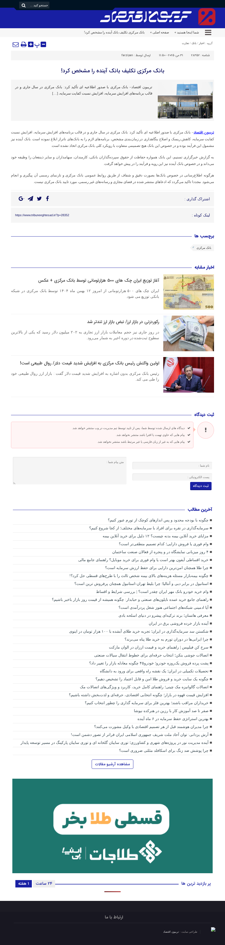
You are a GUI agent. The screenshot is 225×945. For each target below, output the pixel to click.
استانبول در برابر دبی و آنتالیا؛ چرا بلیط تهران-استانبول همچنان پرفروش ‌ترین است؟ (141, 584)
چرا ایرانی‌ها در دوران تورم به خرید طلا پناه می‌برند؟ (167, 639)
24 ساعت (44, 883)
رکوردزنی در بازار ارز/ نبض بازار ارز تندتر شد (123, 321)
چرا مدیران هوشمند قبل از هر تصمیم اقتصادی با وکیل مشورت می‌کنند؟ (151, 727)
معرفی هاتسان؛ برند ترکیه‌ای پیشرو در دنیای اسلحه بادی (164, 615)
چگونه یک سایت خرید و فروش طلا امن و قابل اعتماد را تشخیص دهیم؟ (152, 679)
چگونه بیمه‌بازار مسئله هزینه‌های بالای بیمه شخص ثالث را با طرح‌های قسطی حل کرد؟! (139, 576)
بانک (194, 43)
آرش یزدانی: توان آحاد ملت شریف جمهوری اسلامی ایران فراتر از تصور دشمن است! (140, 735)
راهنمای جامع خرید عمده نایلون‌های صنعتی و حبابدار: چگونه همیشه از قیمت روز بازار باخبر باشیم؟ (130, 600)
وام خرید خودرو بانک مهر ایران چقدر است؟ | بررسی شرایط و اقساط (152, 592)
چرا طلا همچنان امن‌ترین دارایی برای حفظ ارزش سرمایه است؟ (157, 568)
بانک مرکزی (203, 247)
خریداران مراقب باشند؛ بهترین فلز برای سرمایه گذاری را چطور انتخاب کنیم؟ (147, 703)
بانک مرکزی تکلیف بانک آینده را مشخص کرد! (112, 71)
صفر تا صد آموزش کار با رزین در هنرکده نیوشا (171, 711)
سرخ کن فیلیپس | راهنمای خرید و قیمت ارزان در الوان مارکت (159, 647)
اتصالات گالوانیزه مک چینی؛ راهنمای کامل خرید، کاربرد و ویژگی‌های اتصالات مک (144, 687)
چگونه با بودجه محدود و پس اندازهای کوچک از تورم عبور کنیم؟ (158, 520)
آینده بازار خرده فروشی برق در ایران (179, 623)
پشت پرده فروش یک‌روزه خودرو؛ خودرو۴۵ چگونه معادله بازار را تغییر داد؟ (148, 663)
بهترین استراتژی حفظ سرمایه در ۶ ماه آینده (173, 719)
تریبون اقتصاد (171, 931)
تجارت (185, 43)
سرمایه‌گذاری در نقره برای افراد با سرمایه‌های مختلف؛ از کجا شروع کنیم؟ (149, 528)
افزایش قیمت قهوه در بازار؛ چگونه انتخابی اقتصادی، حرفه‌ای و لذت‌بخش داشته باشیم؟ (139, 695)
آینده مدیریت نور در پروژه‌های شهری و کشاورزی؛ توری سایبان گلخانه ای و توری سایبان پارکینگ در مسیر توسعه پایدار (115, 743)
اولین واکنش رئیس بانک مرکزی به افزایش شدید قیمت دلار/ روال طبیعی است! (89, 363)
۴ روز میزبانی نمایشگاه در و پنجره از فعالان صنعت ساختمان (160, 552)
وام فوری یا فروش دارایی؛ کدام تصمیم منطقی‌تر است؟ (164, 544)
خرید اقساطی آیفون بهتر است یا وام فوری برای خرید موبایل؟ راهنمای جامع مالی (143, 560)
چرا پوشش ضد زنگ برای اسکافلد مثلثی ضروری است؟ (164, 751)
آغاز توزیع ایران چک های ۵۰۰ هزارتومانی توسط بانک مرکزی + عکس (98, 280)
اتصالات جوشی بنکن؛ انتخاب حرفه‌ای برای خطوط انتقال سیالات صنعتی (151, 655)
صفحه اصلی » (159, 32)
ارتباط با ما (114, 917)
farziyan (127, 55)
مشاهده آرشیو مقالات (112, 764)
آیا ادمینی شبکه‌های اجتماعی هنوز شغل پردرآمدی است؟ (164, 608)
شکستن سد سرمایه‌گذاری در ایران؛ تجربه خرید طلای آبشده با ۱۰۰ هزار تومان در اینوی (139, 631)
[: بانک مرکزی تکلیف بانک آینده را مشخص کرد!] (16, 44)
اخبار (201, 43)
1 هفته (23, 883)
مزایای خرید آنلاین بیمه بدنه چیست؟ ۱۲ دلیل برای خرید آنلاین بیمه (156, 536)
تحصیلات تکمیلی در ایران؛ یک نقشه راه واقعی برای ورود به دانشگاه (154, 671)
